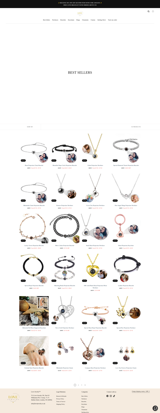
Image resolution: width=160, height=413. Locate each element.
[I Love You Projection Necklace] (95, 188)
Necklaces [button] (55, 20)
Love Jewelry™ (36, 392)
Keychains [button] (71, 20)
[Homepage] (80, 13)
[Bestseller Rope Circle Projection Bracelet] (64, 148)
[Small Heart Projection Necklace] (95, 228)
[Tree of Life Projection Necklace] (64, 311)
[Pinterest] (107, 396)
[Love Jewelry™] (13, 398)
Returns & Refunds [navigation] (61, 396)
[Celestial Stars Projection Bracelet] (34, 351)
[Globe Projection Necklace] (95, 148)
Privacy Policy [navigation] (60, 399)
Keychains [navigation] (84, 404)
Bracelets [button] (63, 20)
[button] (148, 11)
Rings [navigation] (82, 407)
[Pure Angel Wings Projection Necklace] (126, 188)
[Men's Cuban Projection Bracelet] (64, 228)
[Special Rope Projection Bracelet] (34, 268)
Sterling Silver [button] (101, 20)
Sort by (30, 127)
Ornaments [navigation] (84, 409)
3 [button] (81, 385)
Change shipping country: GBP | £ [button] (141, 391)
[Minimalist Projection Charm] (64, 351)
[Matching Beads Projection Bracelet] (64, 268)
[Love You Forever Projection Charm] (126, 351)
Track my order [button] (112, 20)
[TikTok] (114, 396)
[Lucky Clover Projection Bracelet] (34, 228)
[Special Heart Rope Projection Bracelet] (95, 311)
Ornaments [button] (85, 20)
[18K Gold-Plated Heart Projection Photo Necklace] (95, 268)
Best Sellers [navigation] (84, 396)
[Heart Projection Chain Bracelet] (34, 148)
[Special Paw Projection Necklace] (126, 311)
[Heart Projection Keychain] (126, 228)
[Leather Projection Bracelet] (126, 268)
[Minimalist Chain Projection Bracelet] (34, 188)
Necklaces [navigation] (84, 399)
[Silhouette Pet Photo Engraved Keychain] (34, 311)
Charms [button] (93, 20)
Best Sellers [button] (46, 20)
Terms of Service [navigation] (60, 401)
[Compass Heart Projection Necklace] (95, 351)
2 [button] (78, 385)
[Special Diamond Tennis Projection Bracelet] (126, 148)
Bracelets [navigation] (83, 401)
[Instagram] (110, 396)
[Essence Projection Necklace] (64, 188)
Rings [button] (78, 20)
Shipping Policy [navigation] (60, 404)
